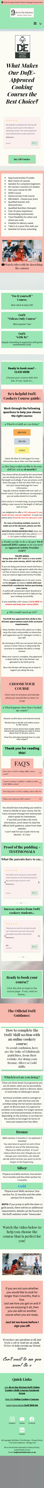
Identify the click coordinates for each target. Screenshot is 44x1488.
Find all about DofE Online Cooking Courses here (23, 2)
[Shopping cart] (40, 24)
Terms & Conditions (17, 1442)
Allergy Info (31, 1442)
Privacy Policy (37, 1440)
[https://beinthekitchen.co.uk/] (22, 12)
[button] (35, 23)
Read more (10, 137)
